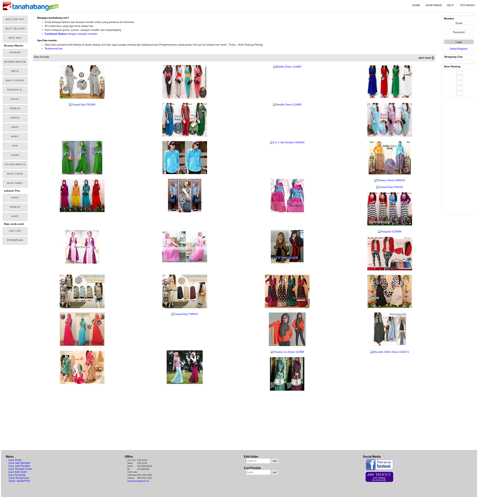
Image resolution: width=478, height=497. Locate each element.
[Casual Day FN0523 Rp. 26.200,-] (184, 313)
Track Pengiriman (18, 477)
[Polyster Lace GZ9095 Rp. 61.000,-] (389, 269)
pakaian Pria (12, 190)
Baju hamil (15, 183)
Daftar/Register (459, 48)
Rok (15, 146)
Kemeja (15, 108)
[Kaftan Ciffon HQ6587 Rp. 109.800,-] (389, 135)
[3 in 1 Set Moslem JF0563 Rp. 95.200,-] (389, 173)
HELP (450, 5)
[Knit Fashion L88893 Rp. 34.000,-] (184, 307)
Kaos (15, 197)
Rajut (15, 99)
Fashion (15, 52)
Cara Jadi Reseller (19, 465)
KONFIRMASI (433, 5)
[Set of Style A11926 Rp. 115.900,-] (389, 307)
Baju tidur (15, 174)
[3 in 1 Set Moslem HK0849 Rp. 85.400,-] (287, 389)
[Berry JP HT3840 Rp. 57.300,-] (82, 97)
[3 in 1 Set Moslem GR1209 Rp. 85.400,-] (82, 211)
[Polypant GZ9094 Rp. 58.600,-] (390, 231)
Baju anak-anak (14, 223)
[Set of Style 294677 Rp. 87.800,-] (389, 345)
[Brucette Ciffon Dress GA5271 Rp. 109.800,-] (389, 351)
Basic (15, 136)
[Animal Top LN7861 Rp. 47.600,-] (82, 307)
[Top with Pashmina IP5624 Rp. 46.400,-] (184, 211)
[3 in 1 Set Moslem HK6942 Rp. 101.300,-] (287, 142)
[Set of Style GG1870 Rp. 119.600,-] (82, 345)
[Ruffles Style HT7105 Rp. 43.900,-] (184, 173)
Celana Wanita (15, 164)
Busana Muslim (15, 62)
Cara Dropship (17, 474)
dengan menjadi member (71, 33)
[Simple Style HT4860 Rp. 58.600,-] (389, 97)
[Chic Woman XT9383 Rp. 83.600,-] (82, 383)
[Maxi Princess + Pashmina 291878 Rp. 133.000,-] (287, 211)
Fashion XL (15, 90)
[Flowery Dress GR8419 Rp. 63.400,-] (389, 180)
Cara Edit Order (17, 471)
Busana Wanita (13, 45)
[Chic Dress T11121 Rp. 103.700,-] (287, 307)
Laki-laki (15, 231)
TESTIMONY (467, 5)
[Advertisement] (143, 419)
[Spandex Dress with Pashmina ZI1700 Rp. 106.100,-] (184, 383)
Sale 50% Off (15, 19)
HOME (416, 5)
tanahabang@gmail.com (138, 481)
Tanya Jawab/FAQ (19, 480)
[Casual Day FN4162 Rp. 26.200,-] (389, 186)
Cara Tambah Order (20, 468)
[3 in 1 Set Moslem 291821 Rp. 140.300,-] (184, 262)
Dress (15, 118)
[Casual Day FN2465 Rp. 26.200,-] (82, 104)
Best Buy (15, 38)
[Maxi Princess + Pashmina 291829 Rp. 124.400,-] (82, 262)
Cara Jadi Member (19, 462)
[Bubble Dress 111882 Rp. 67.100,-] (287, 66)
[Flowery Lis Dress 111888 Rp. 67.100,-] (287, 351)
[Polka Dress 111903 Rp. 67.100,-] (184, 97)
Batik (15, 71)
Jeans (15, 155)
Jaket (15, 127)
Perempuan (15, 240)
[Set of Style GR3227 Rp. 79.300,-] (389, 224)
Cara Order (15, 459)
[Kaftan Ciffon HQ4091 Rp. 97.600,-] (184, 135)
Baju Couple (15, 80)
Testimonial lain (54, 48)
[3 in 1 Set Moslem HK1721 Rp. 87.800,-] (287, 345)
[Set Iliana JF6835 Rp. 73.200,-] (82, 173)
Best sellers (15, 28)
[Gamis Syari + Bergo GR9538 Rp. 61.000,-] (287, 262)
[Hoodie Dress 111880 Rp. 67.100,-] (287, 104)
